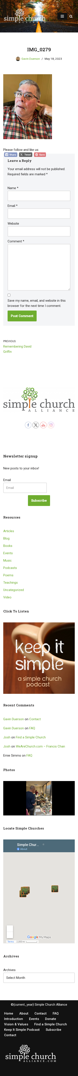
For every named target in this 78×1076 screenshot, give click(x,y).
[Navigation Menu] (62, 16)
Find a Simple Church (31, 737)
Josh (6, 737)
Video (7, 597)
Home (8, 1013)
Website (13, 224)
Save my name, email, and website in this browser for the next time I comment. (37, 303)
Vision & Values (16, 1024)
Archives (9, 970)
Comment (16, 241)
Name (13, 188)
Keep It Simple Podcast (22, 1030)
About (23, 1013)
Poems (8, 575)
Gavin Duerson (30, 58)
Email (13, 206)
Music (7, 560)
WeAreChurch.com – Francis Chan (40, 746)
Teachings (10, 583)
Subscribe (39, 501)
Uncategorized (13, 590)
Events (8, 553)
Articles (8, 531)
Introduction (13, 1019)
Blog (6, 538)
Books (7, 546)
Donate (50, 1019)
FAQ (32, 728)
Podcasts (10, 568)
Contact (35, 719)
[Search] (71, 16)
